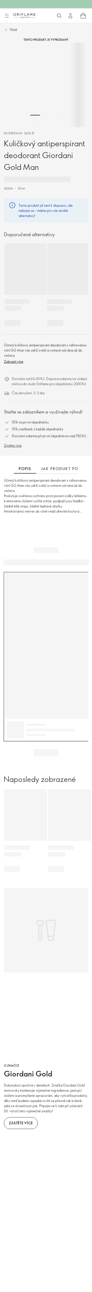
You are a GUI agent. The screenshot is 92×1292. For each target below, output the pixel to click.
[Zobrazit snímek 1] (35, 120)
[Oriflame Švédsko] (24, 15)
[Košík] (83, 16)
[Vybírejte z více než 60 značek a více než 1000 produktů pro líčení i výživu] (59, 15)
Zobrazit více (13, 361)
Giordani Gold (19, 133)
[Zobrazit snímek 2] (46, 120)
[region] (46, 85)
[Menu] (7, 16)
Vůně (13, 29)
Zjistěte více (13, 445)
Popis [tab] (25, 468)
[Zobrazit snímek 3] (57, 120)
